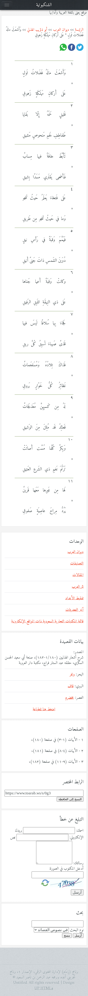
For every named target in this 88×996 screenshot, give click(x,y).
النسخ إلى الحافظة (70, 799)
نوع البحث (76, 930)
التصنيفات (76, 563)
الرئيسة (79, 29)
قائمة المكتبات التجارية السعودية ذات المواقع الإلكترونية (47, 621)
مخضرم (69, 697)
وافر (72, 674)
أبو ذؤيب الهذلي (37, 29)
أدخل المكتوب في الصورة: (66, 868)
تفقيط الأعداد (74, 598)
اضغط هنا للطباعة (44, 709)
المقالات (77, 575)
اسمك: (79, 830)
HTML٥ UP (44, 988)
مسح (67, 935)
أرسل (78, 935)
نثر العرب (77, 586)
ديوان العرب (61, 29)
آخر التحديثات (74, 610)
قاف (71, 686)
